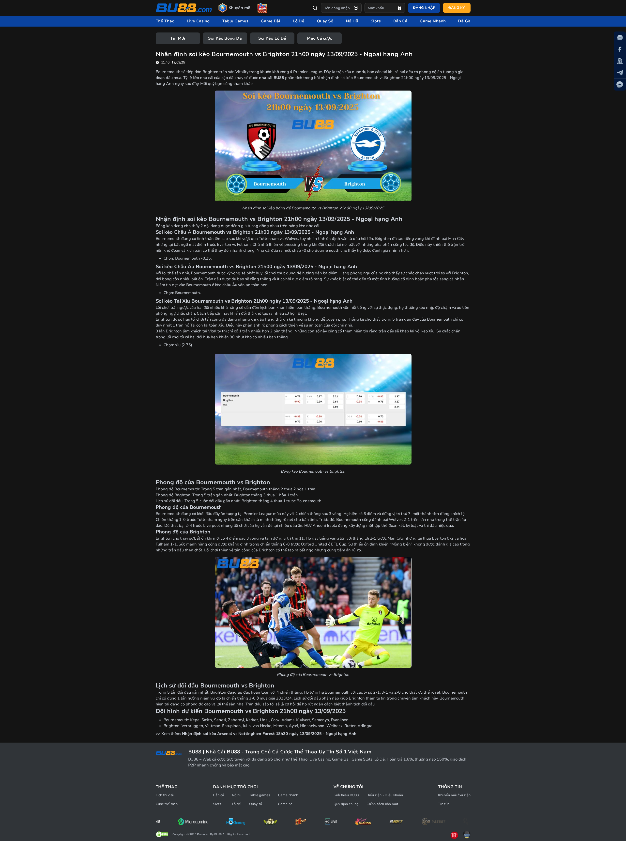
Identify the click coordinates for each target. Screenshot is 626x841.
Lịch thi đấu (165, 795)
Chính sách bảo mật (382, 804)
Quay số (255, 804)
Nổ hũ (237, 795)
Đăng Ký (456, 7)
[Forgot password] (399, 7)
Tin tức (443, 804)
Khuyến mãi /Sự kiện (454, 795)
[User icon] (356, 7)
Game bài (285, 804)
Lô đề (236, 804)
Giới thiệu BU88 (346, 795)
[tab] (178, 38)
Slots (217, 804)
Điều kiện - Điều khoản (384, 795)
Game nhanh (288, 795)
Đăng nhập (424, 7)
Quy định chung (346, 804)
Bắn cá (218, 795)
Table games (259, 795)
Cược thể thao (167, 804)
